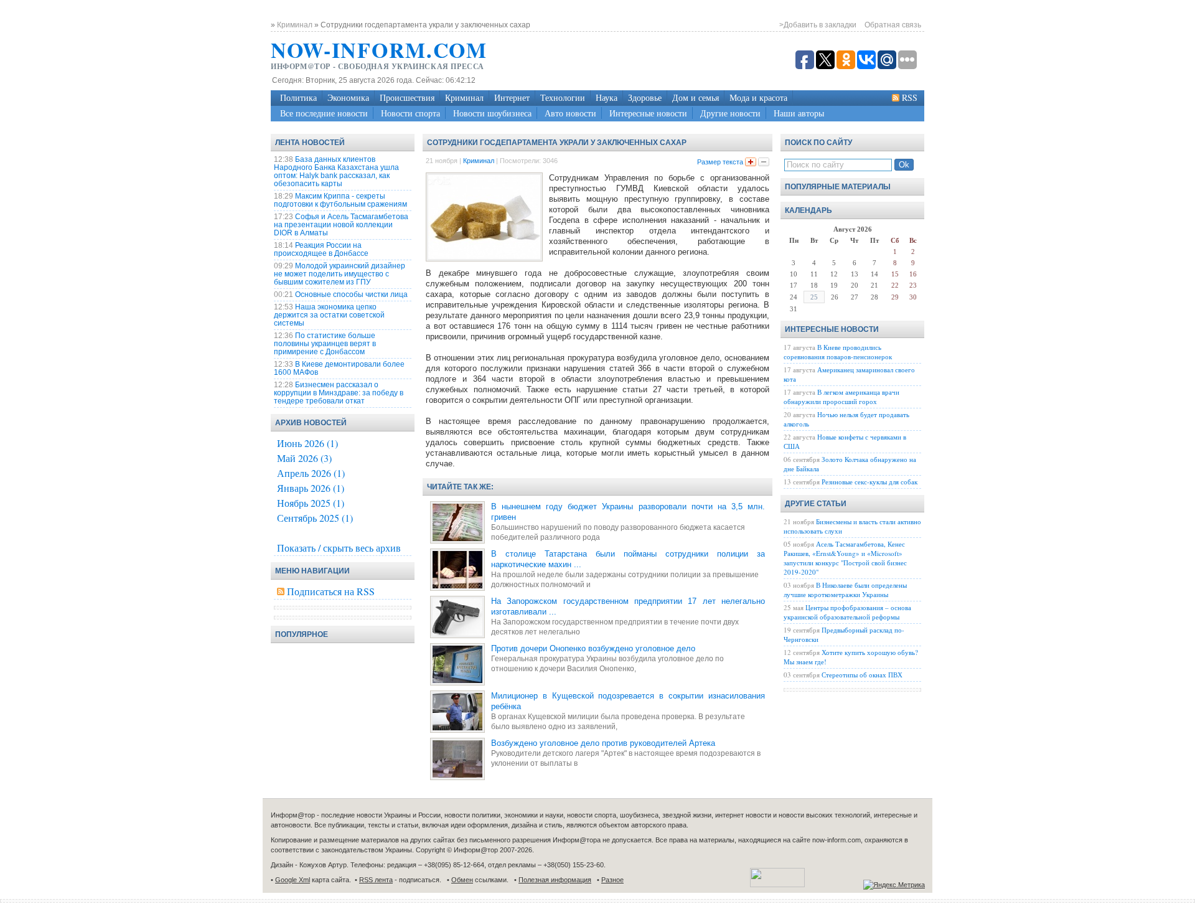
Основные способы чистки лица (351, 294)
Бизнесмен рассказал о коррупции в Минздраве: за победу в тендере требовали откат (338, 392)
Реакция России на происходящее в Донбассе (321, 249)
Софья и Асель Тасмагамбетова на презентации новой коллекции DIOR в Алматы (341, 224)
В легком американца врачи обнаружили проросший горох (841, 396)
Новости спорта (410, 113)
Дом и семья (695, 97)
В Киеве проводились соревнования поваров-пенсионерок (838, 351)
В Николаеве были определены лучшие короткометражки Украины (845, 589)
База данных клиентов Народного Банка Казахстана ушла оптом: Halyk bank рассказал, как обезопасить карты (336, 171)
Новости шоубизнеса (492, 113)
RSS (909, 97)
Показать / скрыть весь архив (339, 547)
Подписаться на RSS (331, 591)
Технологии (562, 97)
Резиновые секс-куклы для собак (869, 481)
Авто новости (570, 113)
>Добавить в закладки (817, 25)
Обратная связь (893, 25)
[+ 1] (750, 162)
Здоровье (645, 97)
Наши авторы (799, 113)
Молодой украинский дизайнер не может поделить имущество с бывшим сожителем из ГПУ (339, 273)
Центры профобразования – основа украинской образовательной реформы (847, 612)
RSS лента (376, 879)
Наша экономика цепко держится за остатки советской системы (329, 315)
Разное (612, 879)
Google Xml (292, 879)
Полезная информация (554, 879)
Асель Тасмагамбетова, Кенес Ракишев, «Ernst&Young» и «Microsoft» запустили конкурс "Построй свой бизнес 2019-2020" (845, 558)
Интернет (512, 97)
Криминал (464, 97)
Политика (298, 97)
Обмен (462, 879)
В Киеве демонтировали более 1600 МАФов (339, 368)
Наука (606, 97)
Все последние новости (324, 113)
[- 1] (763, 162)
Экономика (348, 97)
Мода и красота (758, 97)
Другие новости (730, 113)
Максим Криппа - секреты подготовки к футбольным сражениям (340, 200)
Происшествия (407, 97)
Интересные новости (648, 113)
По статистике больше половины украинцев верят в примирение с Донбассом (325, 343)
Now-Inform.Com (379, 49)
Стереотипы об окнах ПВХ (862, 674)
